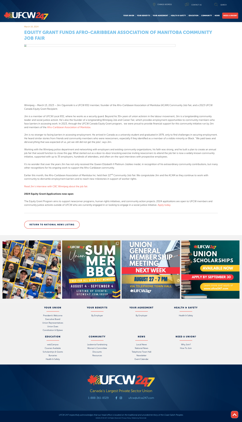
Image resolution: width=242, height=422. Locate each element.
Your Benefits (143, 15)
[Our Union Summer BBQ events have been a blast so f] (91, 269)
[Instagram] (120, 398)
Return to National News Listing (51, 224)
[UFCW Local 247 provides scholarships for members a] (210, 269)
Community (206, 15)
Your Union (128, 15)
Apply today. (164, 204)
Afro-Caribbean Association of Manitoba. (69, 127)
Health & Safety (178, 15)
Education (194, 15)
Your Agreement (160, 15)
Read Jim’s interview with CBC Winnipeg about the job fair (55, 186)
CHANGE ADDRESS (164, 4)
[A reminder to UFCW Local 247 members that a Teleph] (151, 269)
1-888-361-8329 (98, 398)
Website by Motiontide (139, 418)
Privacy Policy (126, 418)
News (217, 15)
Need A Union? (230, 15)
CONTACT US (196, 5)
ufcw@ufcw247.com (141, 398)
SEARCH (223, 5)
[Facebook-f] (116, 398)
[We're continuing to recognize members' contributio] (32, 269)
